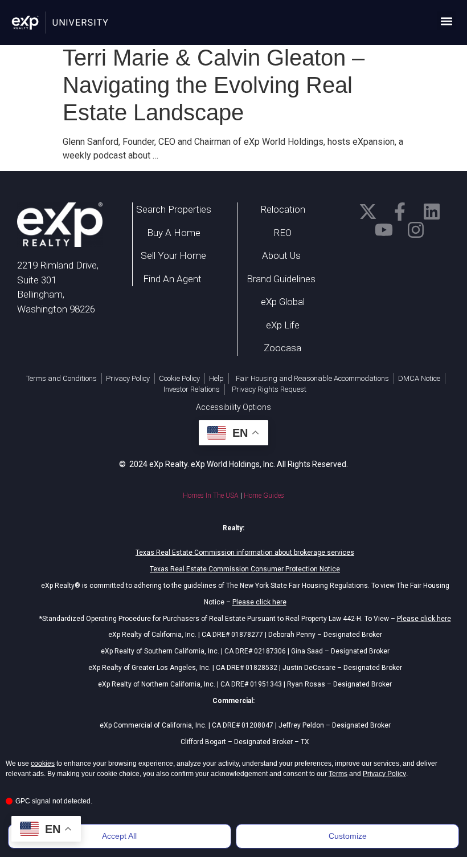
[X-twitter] (368, 211)
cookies (43, 763)
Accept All (119, 835)
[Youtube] (384, 230)
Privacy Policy (384, 774)
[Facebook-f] (400, 211)
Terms (338, 774)
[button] (446, 20)
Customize (348, 835)
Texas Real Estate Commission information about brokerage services (245, 553)
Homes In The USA (211, 495)
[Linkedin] (432, 211)
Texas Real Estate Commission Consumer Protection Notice (245, 569)
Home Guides (264, 495)
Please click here (259, 602)
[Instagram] (416, 230)
